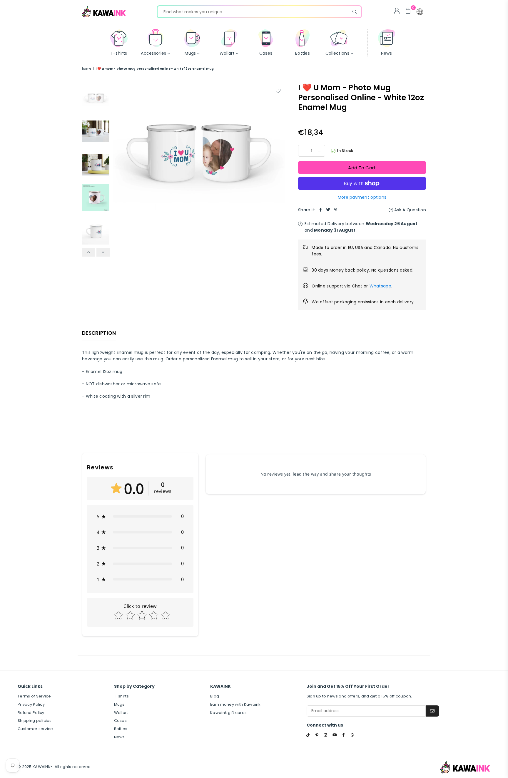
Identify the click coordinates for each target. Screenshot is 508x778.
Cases (120, 720)
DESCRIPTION (99, 333)
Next (280, 152)
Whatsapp (380, 286)
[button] (420, 11)
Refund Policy (31, 712)
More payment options (362, 197)
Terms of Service (34, 696)
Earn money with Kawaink (235, 704)
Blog (214, 696)
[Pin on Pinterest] (336, 210)
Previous (118, 152)
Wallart (121, 712)
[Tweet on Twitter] (328, 210)
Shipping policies (35, 720)
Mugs (119, 704)
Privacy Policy (31, 704)
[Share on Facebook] (321, 210)
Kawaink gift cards (228, 712)
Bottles (121, 729)
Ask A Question (409, 210)
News (119, 737)
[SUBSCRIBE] (432, 711)
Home (86, 68)
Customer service (35, 729)
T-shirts (121, 696)
